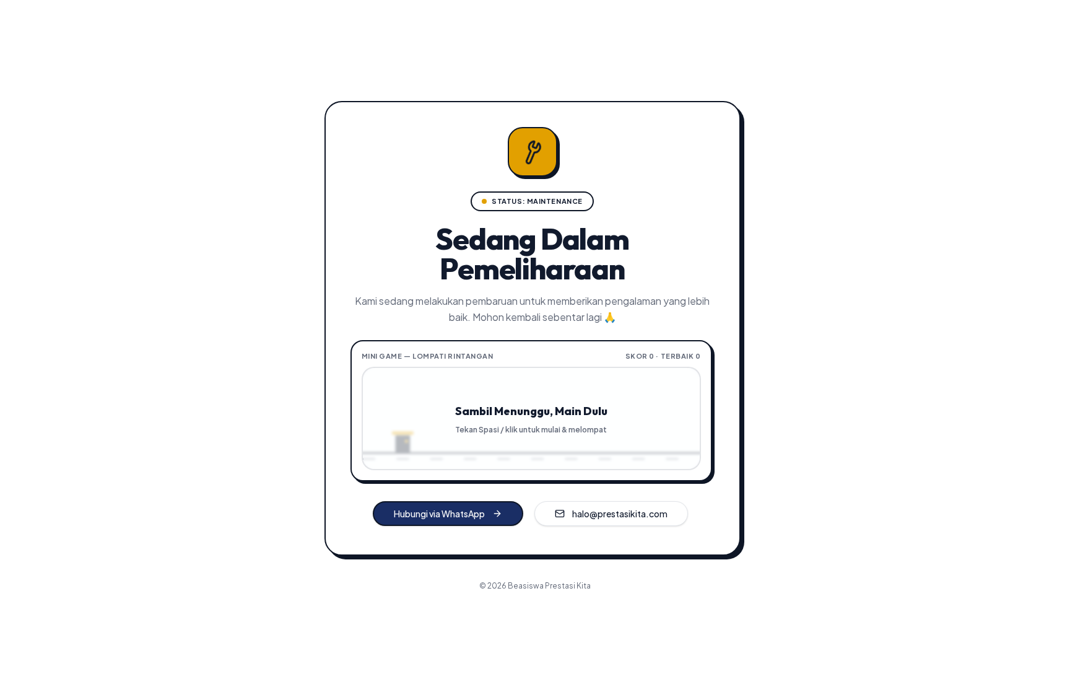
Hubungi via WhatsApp (439, 513)
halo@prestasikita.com (620, 513)
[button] (531, 418)
